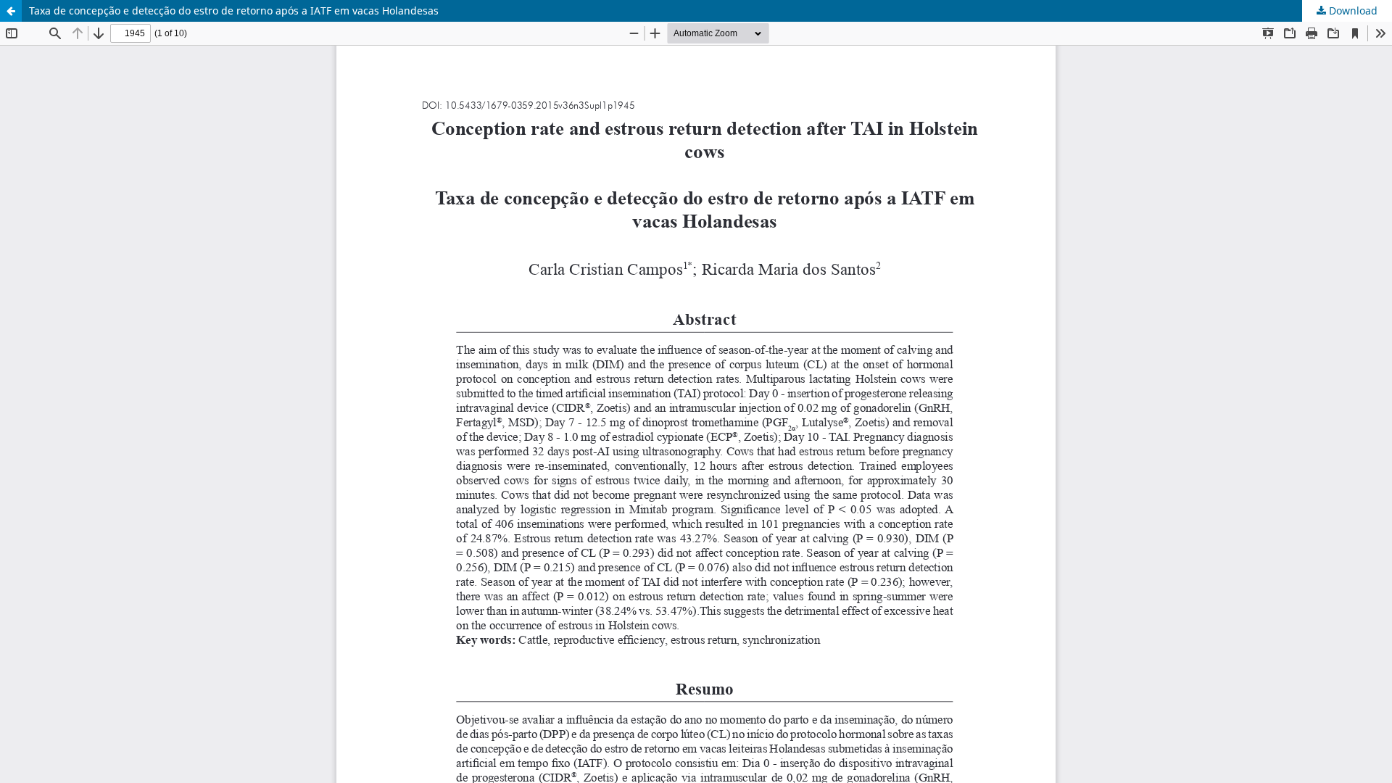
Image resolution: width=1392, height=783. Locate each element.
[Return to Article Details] (11, 11)
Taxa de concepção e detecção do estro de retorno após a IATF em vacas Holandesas (234, 10)
